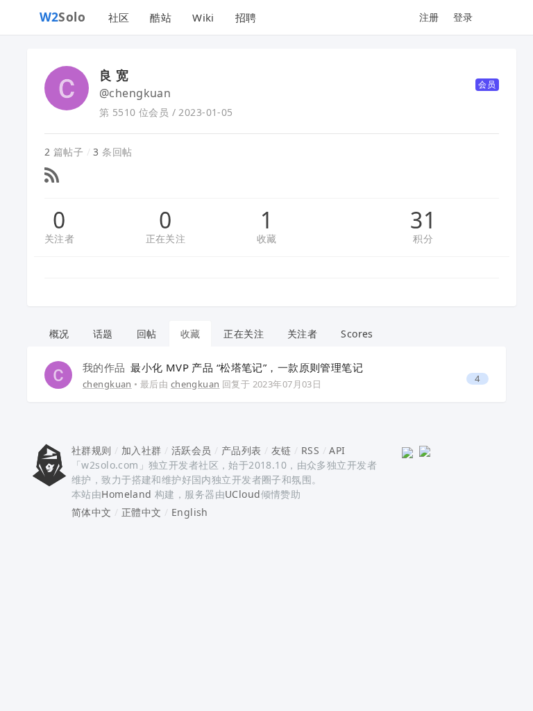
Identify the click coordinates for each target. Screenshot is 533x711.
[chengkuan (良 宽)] (58, 373)
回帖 (147, 333)
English (189, 512)
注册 (429, 17)
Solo (63, 16)
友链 (281, 450)
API (337, 450)
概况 (59, 333)
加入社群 (141, 450)
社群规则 (91, 450)
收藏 (267, 238)
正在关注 (166, 238)
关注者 (59, 238)
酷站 (160, 17)
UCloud (243, 494)
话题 (103, 333)
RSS (310, 450)
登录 (463, 17)
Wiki (203, 17)
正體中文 (141, 512)
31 (423, 220)
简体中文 (91, 512)
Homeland (126, 494)
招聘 (246, 17)
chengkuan (107, 384)
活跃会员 (191, 450)
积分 (423, 238)
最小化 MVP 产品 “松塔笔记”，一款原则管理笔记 (223, 367)
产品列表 (241, 450)
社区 (119, 17)
